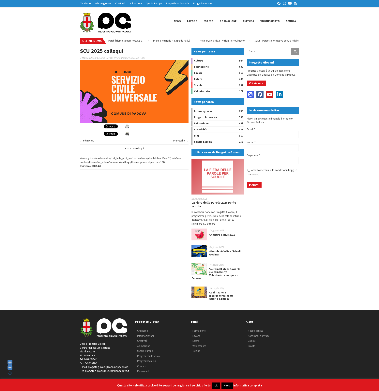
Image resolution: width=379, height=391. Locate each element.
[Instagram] (250, 94)
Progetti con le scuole (177, 3)
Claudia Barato (105, 58)
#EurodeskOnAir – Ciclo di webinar (225, 253)
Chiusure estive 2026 (222, 234)
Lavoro (192, 21)
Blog (197, 135)
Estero (209, 21)
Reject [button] (227, 385)
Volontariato (270, 21)
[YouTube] (269, 94)
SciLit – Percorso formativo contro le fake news (272, 40)
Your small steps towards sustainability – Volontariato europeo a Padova (215, 273)
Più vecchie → (181, 140)
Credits (251, 346)
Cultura (248, 21)
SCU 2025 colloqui (134, 148)
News (177, 21)
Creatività (120, 3)
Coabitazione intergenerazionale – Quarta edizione (222, 295)
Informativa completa (247, 385)
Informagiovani (103, 3)
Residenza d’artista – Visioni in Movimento (215, 40)
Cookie (251, 341)
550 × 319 (140, 58)
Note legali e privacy (258, 336)
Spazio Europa (154, 3)
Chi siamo (85, 3)
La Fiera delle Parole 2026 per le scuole (213, 204)
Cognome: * (253, 155)
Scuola (291, 21)
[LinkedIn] (279, 94)
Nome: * (251, 142)
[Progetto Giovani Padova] (105, 30)
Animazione (135, 3)
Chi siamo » (256, 83)
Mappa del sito (255, 330)
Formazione (228, 21)
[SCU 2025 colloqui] (134, 122)
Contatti (141, 366)
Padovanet (143, 371)
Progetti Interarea (202, 3)
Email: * (251, 129)
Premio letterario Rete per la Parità (164, 40)
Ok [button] (216, 385)
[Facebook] (260, 94)
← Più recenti (87, 140)
